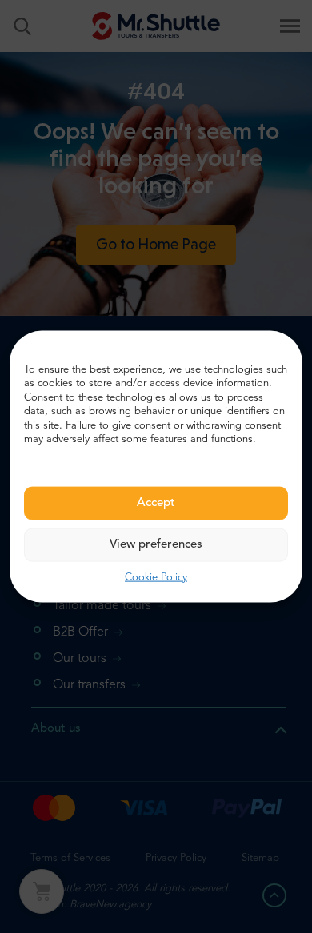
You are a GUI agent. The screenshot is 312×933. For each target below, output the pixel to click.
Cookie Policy (156, 577)
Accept (156, 502)
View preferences (156, 544)
